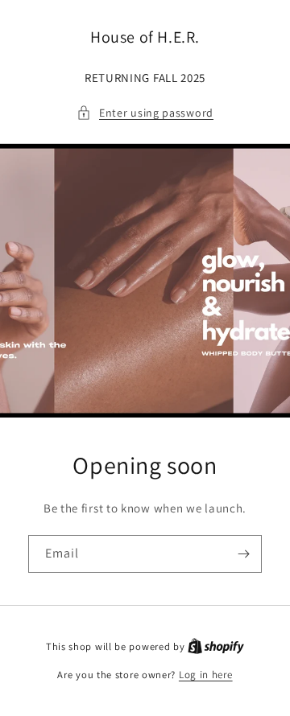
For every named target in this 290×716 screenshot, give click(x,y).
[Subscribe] (243, 554)
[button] (145, 113)
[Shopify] (216, 646)
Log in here (206, 674)
